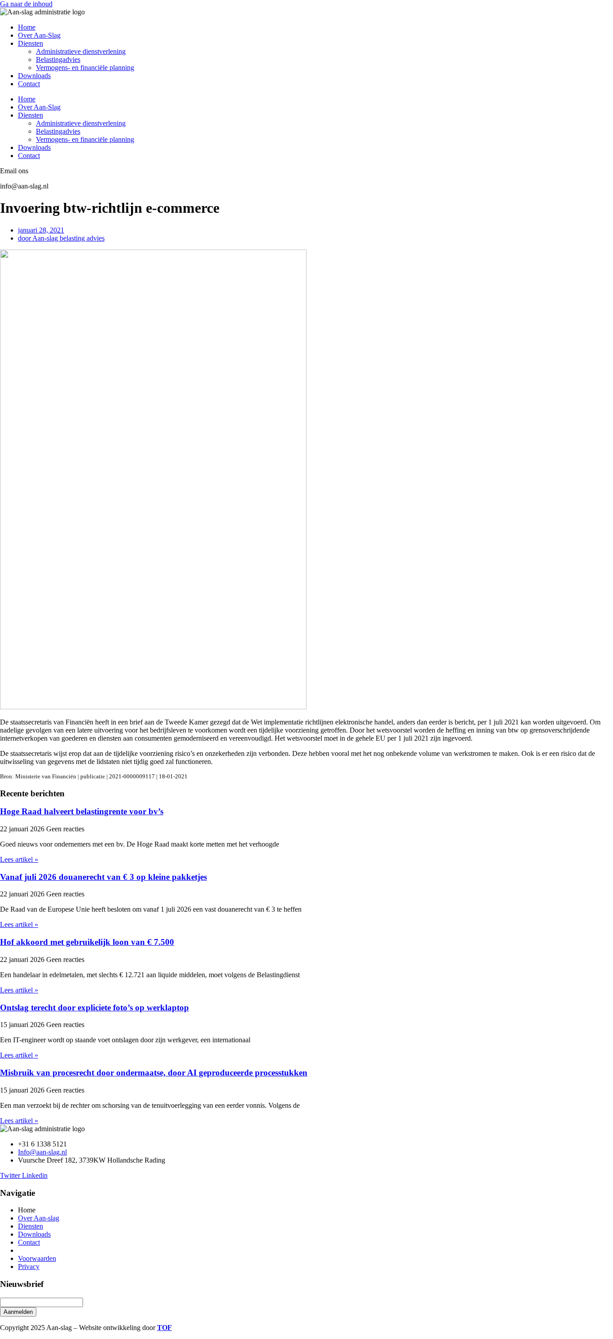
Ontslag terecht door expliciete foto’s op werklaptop (94, 1007)
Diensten (30, 43)
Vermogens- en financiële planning (85, 67)
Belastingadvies (58, 59)
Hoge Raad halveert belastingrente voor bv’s (81, 811)
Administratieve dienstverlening (81, 51)
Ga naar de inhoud (26, 4)
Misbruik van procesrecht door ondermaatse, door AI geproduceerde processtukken (153, 1072)
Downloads (34, 75)
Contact (29, 84)
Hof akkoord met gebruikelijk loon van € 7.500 (87, 942)
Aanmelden (18, 1311)
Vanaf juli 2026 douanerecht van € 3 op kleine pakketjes (103, 877)
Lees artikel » (19, 859)
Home (26, 27)
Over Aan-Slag (39, 35)
